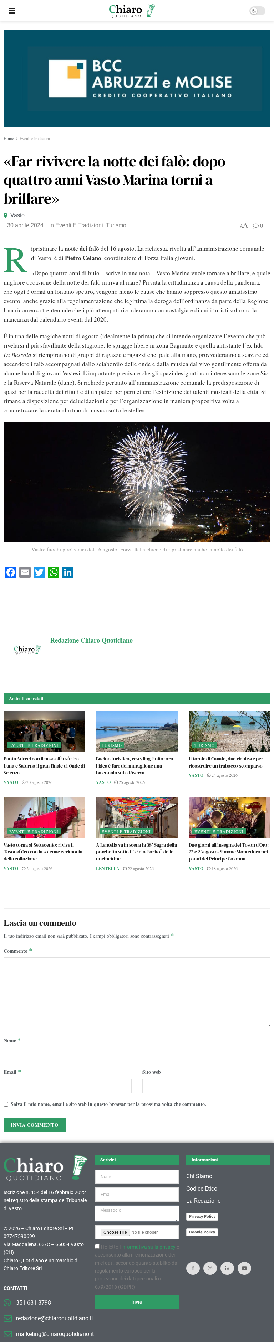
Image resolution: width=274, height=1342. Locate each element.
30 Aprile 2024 (25, 225)
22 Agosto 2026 (140, 868)
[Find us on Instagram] (210, 1268)
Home (9, 138)
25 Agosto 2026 (131, 782)
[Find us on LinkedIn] (227, 1268)
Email (12, 1072)
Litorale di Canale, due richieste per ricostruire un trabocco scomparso (226, 762)
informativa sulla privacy (148, 1247)
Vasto (17, 215)
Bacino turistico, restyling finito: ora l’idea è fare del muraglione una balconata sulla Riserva (134, 765)
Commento (18, 951)
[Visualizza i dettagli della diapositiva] (137, 78)
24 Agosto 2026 (224, 775)
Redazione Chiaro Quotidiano (91, 640)
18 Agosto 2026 (224, 868)
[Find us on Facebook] (193, 1268)
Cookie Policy (202, 1231)
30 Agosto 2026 (38, 782)
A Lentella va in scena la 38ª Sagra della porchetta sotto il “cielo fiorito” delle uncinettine (136, 851)
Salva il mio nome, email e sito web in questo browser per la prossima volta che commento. (108, 1104)
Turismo (116, 225)
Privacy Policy (202, 1216)
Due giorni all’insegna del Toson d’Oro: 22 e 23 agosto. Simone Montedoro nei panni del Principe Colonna (229, 851)
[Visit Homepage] (132, 11)
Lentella (108, 868)
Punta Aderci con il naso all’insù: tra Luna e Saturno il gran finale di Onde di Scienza (44, 765)
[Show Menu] (12, 10)
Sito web (151, 1072)
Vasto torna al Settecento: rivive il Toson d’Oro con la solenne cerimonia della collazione (43, 851)
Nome (12, 1040)
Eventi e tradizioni (35, 138)
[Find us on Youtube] (244, 1268)
